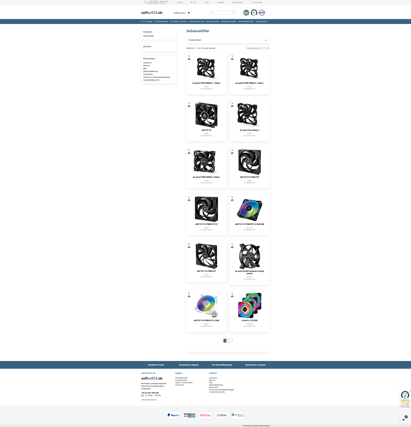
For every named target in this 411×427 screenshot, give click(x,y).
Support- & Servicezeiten (184, 382)
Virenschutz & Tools (196, 21)
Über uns (146, 66)
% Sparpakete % (261, 21)
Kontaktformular (181, 380)
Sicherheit (220, 2)
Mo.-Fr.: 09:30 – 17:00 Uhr (158, 2)
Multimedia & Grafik (228, 21)
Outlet (207, 2)
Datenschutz (148, 74)
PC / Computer (146, 21)
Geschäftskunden (181, 378)
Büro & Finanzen (213, 21)
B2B (181, 2)
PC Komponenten (161, 21)
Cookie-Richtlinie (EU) (151, 80)
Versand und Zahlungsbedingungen (156, 77)
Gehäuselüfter (148, 36)
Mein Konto (180, 13)
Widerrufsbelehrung (150, 71)
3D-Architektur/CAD (245, 21)
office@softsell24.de (149, 400)
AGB (145, 68)
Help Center (239, 2)
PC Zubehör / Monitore (178, 21)
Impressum (147, 63)
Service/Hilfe (258, 2)
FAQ (194, 2)
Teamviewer (179, 385)
